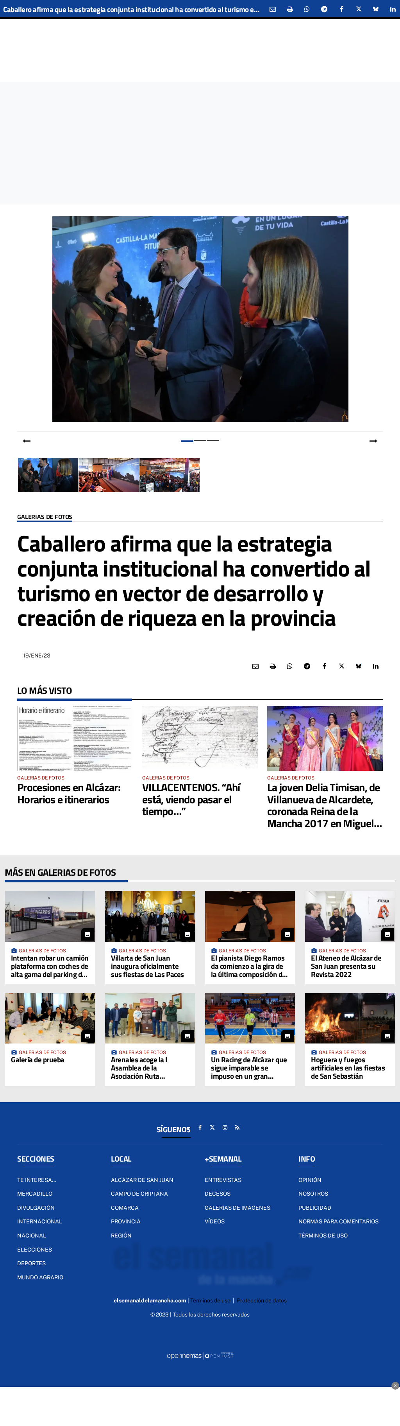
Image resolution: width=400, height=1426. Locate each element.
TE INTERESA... (36, 1180)
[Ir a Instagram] (225, 1127)
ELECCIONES (34, 1249)
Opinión (309, 1180)
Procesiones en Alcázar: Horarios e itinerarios (68, 793)
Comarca (125, 1208)
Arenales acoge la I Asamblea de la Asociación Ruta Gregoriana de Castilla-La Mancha (149, 1076)
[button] (187, 440)
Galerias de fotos (44, 517)
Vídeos (215, 1221)
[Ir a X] (212, 1127)
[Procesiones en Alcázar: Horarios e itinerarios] (75, 738)
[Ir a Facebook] (200, 1127)
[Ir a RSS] (237, 1127)
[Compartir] (307, 9)
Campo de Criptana (139, 1194)
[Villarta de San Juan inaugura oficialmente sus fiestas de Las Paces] (150, 916)
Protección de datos (262, 1300)
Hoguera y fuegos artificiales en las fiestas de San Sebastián (348, 1067)
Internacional (39, 1221)
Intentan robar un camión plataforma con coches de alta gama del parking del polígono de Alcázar (50, 970)
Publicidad (314, 1208)
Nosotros (313, 1194)
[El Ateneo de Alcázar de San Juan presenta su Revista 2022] (350, 916)
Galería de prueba (37, 1059)
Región (121, 1235)
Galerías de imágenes (237, 1208)
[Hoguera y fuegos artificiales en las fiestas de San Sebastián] (350, 1018)
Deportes (31, 1263)
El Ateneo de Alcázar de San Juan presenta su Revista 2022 (346, 966)
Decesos (217, 1194)
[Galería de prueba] (50, 1018)
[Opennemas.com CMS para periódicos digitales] (200, 1355)
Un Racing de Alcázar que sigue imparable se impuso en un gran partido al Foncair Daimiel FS (249, 1076)
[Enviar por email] (273, 9)
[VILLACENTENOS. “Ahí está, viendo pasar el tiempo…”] (200, 738)
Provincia (126, 1221)
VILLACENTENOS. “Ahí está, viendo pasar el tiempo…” (191, 799)
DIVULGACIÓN (36, 1208)
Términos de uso (323, 1235)
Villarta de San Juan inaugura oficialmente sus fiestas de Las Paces (147, 966)
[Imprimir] (290, 9)
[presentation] (26, 441)
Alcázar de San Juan (142, 1180)
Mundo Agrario (40, 1277)
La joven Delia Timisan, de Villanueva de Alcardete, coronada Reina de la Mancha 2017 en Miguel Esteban (323, 811)
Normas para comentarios (338, 1221)
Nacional (31, 1235)
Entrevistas (223, 1180)
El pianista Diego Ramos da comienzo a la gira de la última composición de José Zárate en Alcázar (248, 970)
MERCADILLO (34, 1194)
